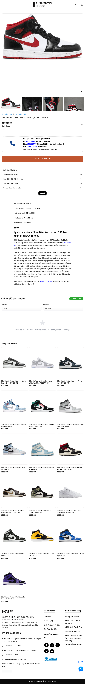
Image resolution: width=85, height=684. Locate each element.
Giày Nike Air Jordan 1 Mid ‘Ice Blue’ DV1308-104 (13, 468)
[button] (3, 4)
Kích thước (6, 126)
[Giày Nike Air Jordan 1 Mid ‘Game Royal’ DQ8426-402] (70, 535)
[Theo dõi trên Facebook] (46, 645)
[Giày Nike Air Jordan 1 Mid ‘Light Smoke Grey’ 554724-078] (70, 406)
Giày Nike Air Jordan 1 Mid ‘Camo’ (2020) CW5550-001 (40, 512)
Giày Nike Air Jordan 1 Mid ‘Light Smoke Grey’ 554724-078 (70, 425)
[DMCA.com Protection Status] (7, 671)
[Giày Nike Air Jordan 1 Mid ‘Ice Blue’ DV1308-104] (14, 449)
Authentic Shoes (46, 281)
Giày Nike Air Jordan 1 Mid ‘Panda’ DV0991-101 (12, 555)
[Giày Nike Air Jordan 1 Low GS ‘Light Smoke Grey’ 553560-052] (14, 362)
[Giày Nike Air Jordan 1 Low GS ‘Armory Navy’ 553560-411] (70, 362)
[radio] (4, 129)
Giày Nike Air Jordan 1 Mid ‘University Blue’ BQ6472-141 (41, 468)
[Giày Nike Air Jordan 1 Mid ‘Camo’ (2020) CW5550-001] (42, 492)
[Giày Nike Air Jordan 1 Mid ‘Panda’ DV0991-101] (14, 535)
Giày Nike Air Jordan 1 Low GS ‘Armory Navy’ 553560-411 (70, 382)
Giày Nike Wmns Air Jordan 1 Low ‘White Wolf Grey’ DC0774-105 (40, 382)
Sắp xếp (46, 304)
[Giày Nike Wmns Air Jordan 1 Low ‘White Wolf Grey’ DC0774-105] (42, 363)
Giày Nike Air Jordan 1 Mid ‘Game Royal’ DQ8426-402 (70, 555)
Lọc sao (4, 304)
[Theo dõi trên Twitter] (46, 651)
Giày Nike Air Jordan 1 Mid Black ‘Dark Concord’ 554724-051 (13, 598)
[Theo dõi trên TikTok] (57, 645)
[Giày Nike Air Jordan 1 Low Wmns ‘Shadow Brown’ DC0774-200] (14, 492)
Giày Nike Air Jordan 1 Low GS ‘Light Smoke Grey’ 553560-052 (13, 382)
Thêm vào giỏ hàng (42, 159)
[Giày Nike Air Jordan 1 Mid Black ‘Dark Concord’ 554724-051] (14, 578)
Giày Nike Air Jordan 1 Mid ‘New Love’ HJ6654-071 (41, 555)
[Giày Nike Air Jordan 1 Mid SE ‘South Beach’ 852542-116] (42, 405)
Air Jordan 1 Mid (7, 114)
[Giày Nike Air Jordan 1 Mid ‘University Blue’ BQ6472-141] (42, 449)
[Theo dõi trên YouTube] (52, 651)
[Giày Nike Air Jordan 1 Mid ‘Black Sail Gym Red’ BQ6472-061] (70, 449)
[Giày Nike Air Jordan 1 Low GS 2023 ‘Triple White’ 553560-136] (70, 492)
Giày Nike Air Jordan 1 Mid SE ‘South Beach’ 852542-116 (41, 425)
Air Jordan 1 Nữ (21, 114)
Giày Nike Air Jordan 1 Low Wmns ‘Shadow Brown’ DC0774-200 (12, 512)
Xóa (82, 124)
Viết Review (76, 298)
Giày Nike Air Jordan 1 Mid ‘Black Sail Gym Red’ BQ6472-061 (69, 468)
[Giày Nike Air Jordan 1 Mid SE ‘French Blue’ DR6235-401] (14, 405)
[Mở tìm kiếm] (76, 4)
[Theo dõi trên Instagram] (52, 645)
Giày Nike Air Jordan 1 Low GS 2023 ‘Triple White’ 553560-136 (69, 512)
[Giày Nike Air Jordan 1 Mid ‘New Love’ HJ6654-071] (42, 535)
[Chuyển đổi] (81, 170)
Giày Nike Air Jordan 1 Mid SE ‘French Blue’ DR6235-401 (13, 425)
